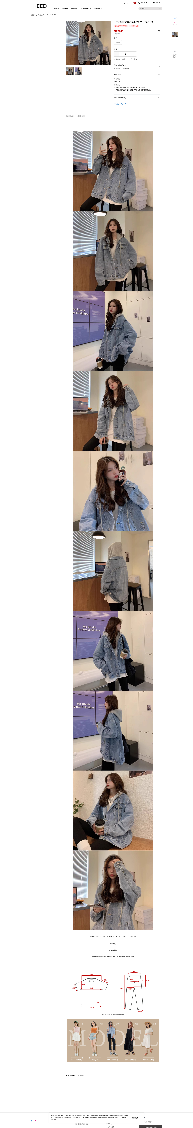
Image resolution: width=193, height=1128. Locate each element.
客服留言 (109, 1124)
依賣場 (118, 42)
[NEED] (40, 5)
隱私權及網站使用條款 (81, 1124)
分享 (118, 104)
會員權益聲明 (110, 1127)
